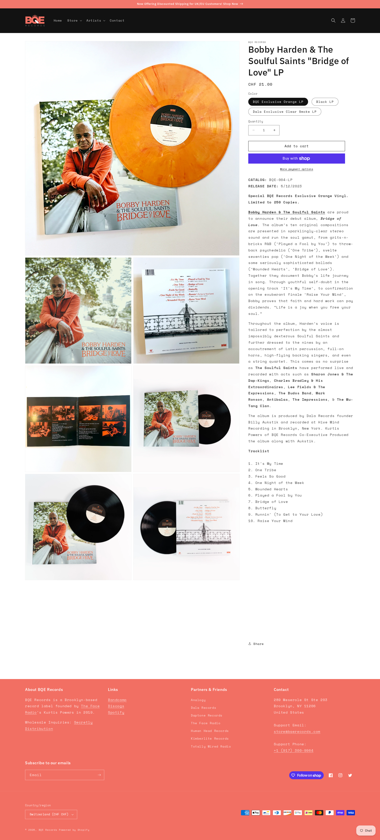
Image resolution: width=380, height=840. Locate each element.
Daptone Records (207, 715)
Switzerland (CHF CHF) (49, 814)
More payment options (296, 169)
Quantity (255, 121)
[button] (74, 20)
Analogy (198, 700)
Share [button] (258, 643)
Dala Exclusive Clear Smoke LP (285, 111)
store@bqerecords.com (297, 731)
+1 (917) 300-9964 (293, 750)
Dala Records (203, 707)
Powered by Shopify (74, 830)
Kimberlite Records (210, 738)
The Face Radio (205, 723)
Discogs (116, 706)
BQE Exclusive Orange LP (278, 101)
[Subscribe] (99, 775)
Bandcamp (117, 699)
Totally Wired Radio (211, 746)
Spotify (116, 712)
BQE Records (48, 830)
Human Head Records (210, 730)
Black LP (325, 101)
